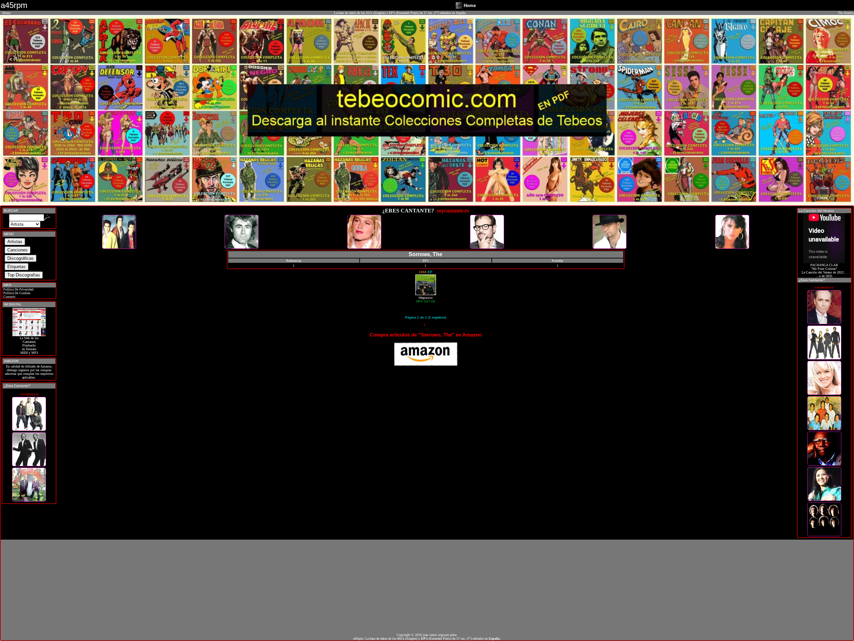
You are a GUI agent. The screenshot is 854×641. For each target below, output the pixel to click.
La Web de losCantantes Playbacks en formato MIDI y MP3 (29, 345)
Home (6, 13)
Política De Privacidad (17, 289)
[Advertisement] (427, 586)
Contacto (8, 296)
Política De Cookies (16, 293)
